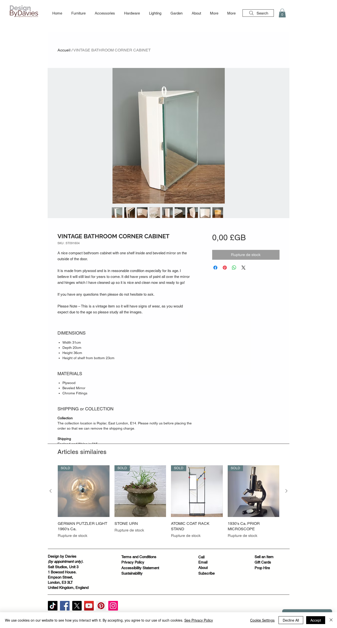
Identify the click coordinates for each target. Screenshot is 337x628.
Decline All (291, 620)
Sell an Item (264, 557)
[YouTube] (89, 606)
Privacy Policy (132, 562)
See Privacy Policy (198, 620)
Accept (315, 620)
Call (201, 557)
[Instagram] (113, 606)
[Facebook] (65, 606)
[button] (78, 13)
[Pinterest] (101, 606)
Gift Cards (263, 562)
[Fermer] (331, 620)
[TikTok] (52, 606)
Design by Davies (62, 556)
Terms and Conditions (138, 557)
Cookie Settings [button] (262, 620)
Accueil (64, 50)
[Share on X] (243, 268)
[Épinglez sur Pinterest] (225, 268)
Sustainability (132, 573)
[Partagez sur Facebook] (215, 268)
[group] (168, 505)
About (203, 567)
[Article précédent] (51, 491)
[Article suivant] (286, 491)
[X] (77, 606)
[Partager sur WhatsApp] (234, 268)
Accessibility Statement (140, 568)
